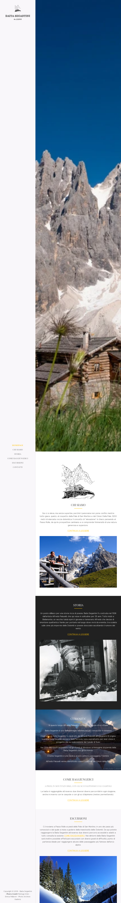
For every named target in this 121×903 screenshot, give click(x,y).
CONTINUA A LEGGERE (78, 531)
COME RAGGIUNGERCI (74, 836)
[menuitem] (18, 445)
